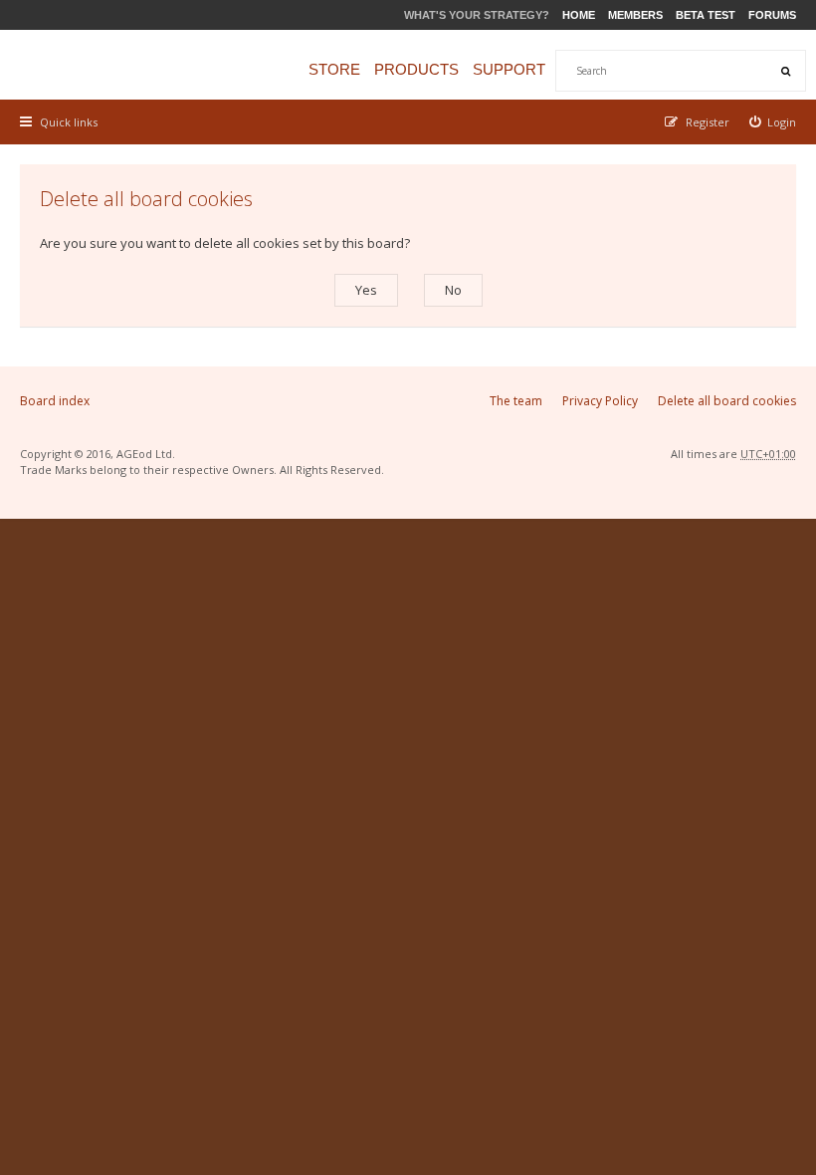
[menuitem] (773, 122)
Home (578, 15)
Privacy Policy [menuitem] (600, 400)
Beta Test (705, 15)
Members (635, 15)
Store (334, 69)
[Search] (785, 71)
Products (416, 69)
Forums (772, 15)
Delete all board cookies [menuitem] (727, 400)
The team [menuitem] (516, 400)
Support (509, 69)
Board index (55, 400)
